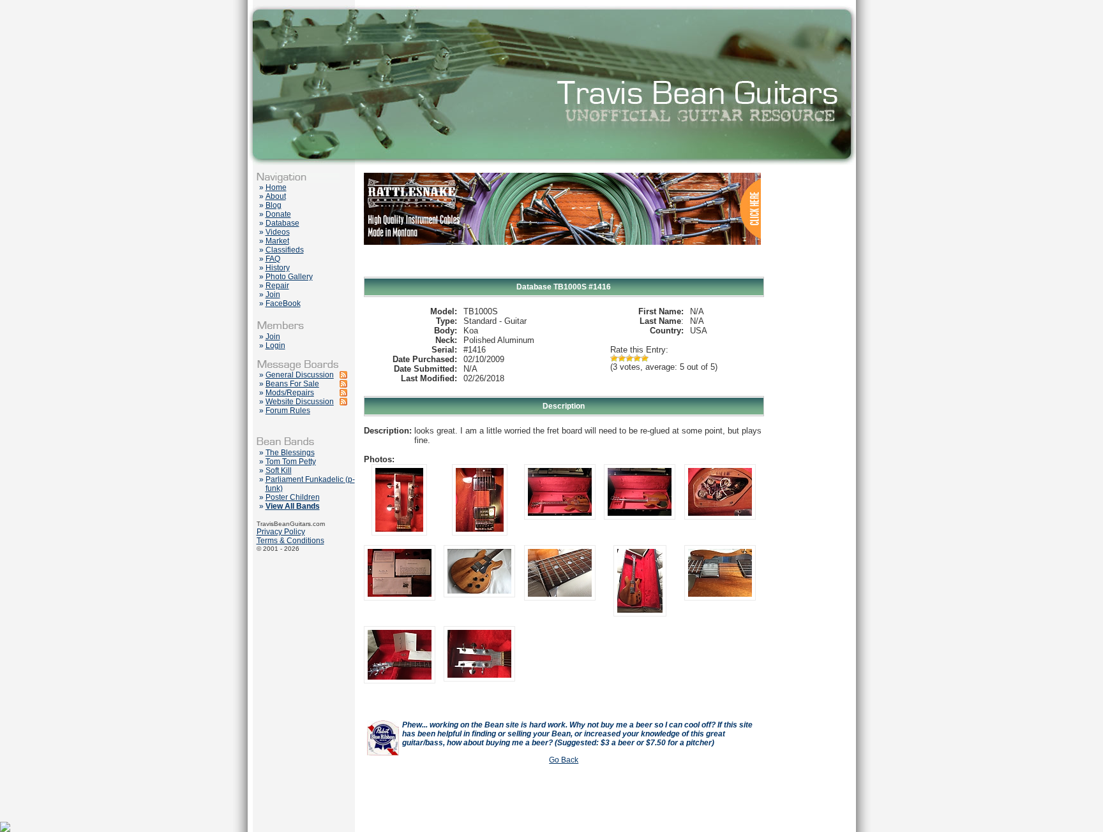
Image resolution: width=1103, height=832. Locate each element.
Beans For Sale (292, 383)
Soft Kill (279, 470)
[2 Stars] (622, 358)
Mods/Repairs (290, 392)
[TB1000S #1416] (399, 533)
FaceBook (283, 303)
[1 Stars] (614, 358)
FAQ (273, 258)
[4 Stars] (637, 358)
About (276, 196)
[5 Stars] (645, 358)
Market (277, 241)
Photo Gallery (289, 276)
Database (282, 223)
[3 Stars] (629, 358)
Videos (278, 232)
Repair (277, 285)
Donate (278, 214)
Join (273, 294)
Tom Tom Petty (291, 461)
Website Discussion (300, 401)
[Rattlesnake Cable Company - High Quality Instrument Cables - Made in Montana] (562, 274)
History (278, 267)
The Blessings (290, 452)
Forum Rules (288, 410)
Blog (273, 205)
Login (275, 345)
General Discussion (300, 374)
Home (276, 187)
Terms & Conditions (290, 540)
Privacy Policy (281, 531)
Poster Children (293, 497)
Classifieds (285, 249)
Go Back (563, 759)
